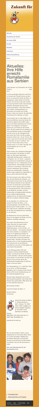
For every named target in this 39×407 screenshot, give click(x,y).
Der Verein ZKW (11, 40)
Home (8, 58)
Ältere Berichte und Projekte (17, 397)
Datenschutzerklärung (13, 55)
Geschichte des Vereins (13, 37)
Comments (21, 403)
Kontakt (9, 44)
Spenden (9, 33)
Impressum (10, 51)
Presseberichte (13, 394)
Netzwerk (9, 47)
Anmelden (9, 403)
